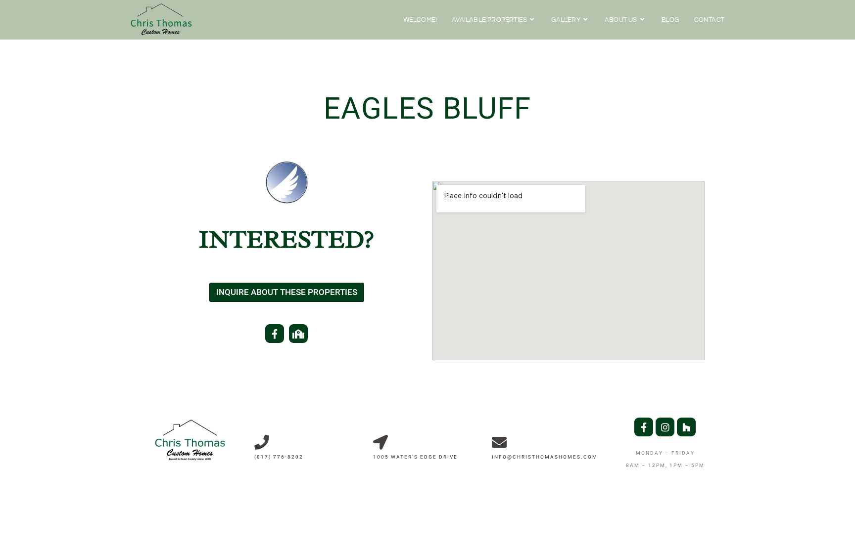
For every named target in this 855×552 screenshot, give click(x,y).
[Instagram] (665, 427)
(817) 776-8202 (278, 457)
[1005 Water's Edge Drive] (380, 442)
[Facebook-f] (274, 333)
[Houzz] (686, 427)
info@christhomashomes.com (545, 457)
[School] (298, 333)
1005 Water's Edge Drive (415, 457)
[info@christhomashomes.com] (499, 442)
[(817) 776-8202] (261, 442)
